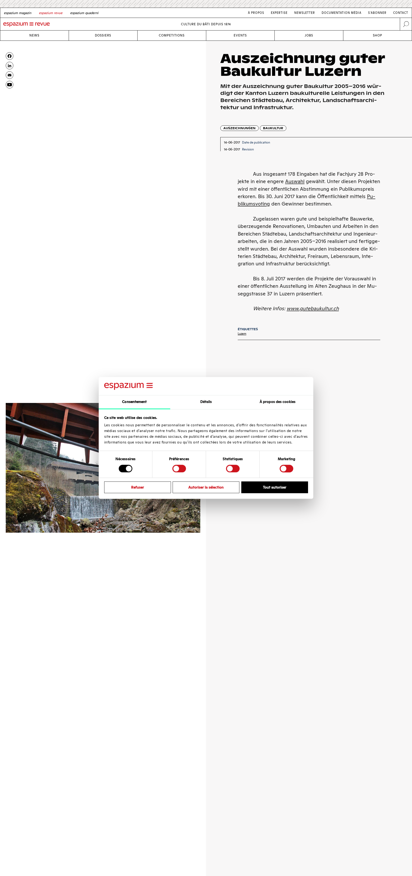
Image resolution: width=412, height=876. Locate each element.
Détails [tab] (206, 401)
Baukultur (273, 128)
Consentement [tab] (134, 401)
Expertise (279, 13)
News (34, 35)
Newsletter (304, 13)
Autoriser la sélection (206, 487)
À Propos (256, 13)
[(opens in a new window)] (9, 84)
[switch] (179, 468)
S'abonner (377, 13)
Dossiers (103, 35)
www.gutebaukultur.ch (313, 308)
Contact (400, 13)
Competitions (172, 35)
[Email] (9, 75)
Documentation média (341, 13)
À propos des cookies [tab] (277, 401)
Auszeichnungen (239, 128)
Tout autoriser (274, 487)
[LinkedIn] (9, 65)
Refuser (137, 487)
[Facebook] (9, 56)
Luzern (242, 334)
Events (240, 35)
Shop (377, 35)
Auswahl (294, 181)
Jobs (309, 35)
